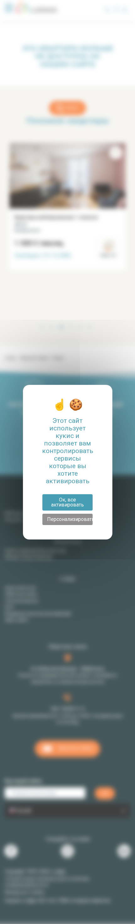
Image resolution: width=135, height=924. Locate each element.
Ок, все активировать (67, 502)
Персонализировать (70, 519)
